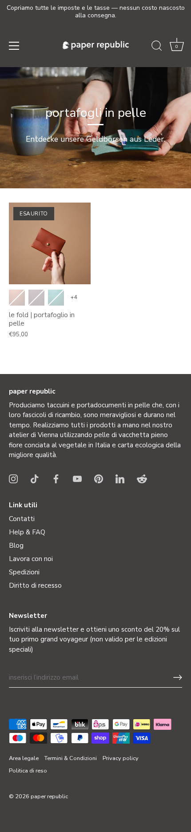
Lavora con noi (31, 558)
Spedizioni (24, 572)
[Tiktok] (34, 478)
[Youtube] (77, 478)
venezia (36, 298)
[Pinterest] (98, 478)
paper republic (49, 796)
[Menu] (14, 46)
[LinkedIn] (119, 478)
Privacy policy (121, 758)
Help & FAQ (27, 532)
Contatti (22, 518)
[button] (177, 47)
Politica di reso (28, 771)
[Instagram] (13, 478)
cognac (17, 298)
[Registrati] (177, 677)
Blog (16, 545)
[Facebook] (56, 478)
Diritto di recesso (35, 585)
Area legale (24, 758)
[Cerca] (157, 47)
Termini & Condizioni (70, 758)
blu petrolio (56, 298)
